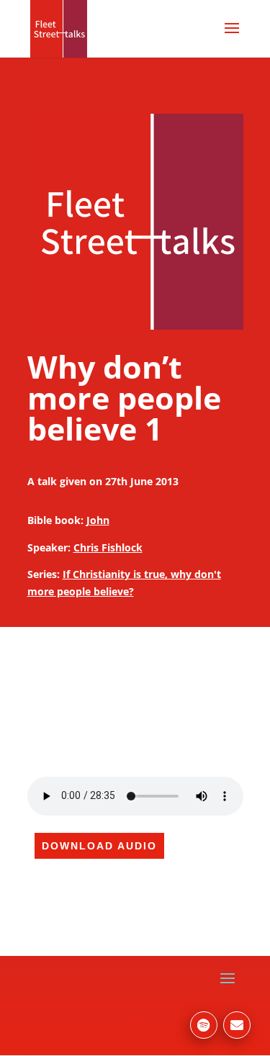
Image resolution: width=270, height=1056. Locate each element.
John (97, 520)
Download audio (99, 846)
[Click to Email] (237, 1025)
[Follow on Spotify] (203, 1025)
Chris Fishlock (108, 547)
